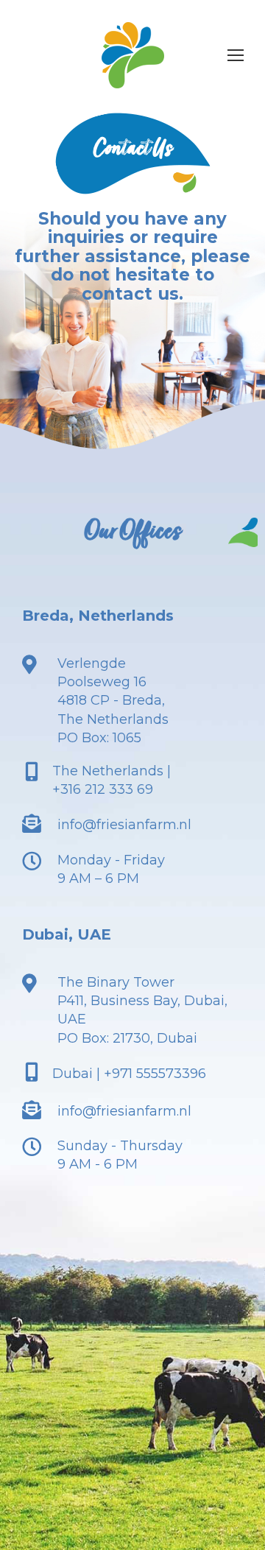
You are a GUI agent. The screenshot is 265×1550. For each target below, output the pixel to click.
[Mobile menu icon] (235, 55)
